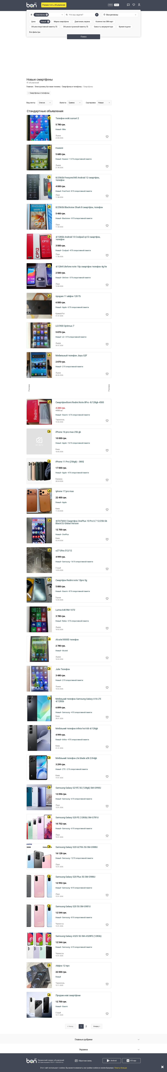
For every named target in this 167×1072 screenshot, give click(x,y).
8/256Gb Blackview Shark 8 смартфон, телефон (79, 207)
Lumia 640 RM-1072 (65, 610)
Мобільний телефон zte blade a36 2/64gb (76, 758)
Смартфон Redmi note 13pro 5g (71, 580)
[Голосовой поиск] (97, 14)
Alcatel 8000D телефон (67, 639)
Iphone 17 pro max (65, 491)
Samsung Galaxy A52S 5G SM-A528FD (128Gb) (78, 936)
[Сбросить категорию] (47, 15)
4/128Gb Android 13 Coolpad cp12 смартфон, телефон (78, 238)
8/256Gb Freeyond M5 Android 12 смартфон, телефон (77, 178)
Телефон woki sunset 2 (67, 118)
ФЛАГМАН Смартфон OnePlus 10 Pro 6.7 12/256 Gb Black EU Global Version (81, 522)
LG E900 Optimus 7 (65, 326)
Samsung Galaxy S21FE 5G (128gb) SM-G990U (78, 788)
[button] (46, 15)
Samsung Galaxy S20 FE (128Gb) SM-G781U (77, 817)
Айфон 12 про (62, 966)
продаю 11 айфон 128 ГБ (68, 296)
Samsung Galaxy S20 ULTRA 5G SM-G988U (77, 847)
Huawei (59, 148)
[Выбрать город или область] (119, 15)
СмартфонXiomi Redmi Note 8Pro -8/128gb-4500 (80, 402)
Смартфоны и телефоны (39, 93)
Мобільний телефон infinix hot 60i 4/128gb (77, 728)
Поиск (84, 37)
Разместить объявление (53, 5)
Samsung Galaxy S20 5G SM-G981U (73, 906)
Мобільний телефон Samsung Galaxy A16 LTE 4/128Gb (78, 700)
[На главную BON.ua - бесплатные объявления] (32, 4)
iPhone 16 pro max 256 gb (68, 432)
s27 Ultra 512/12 (64, 550)
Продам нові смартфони (68, 995)
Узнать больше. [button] (120, 1068)
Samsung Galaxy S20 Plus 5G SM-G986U (75, 877)
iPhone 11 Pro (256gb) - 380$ (70, 461)
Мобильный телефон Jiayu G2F (71, 355)
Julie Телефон (63, 669)
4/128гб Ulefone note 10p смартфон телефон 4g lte (81, 266)
